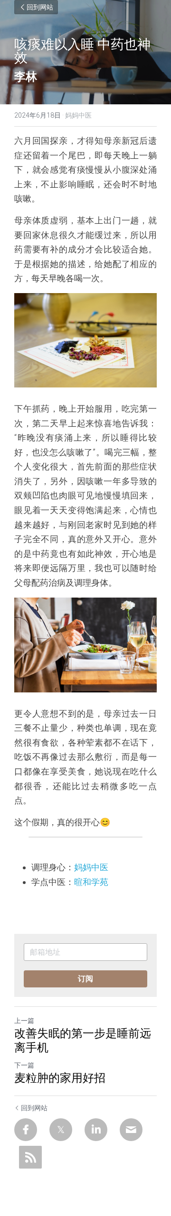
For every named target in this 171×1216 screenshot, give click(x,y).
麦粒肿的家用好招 (59, 1078)
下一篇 (24, 1065)
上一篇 (24, 1020)
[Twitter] (60, 1129)
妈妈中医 (91, 867)
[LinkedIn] (96, 1129)
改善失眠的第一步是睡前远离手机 (82, 1040)
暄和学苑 (91, 882)
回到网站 (40, 7)
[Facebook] (25, 1129)
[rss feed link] (30, 1157)
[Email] (131, 1129)
